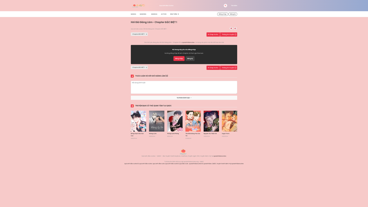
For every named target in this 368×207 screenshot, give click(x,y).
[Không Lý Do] (156, 121)
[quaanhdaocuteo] (139, 5)
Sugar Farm (225, 133)
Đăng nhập (179, 59)
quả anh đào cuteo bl (131, 164)
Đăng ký (190, 59)
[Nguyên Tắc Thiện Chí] (211, 121)
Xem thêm (173, 14)
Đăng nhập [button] (222, 14)
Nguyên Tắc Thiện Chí (210, 133)
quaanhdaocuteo (188, 42)
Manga (133, 14)
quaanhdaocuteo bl (196, 164)
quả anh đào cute (159, 164)
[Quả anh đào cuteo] (184, 151)
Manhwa (143, 14)
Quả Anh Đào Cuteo (166, 6)
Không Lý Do (152, 133)
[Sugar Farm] (229, 121)
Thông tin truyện (228, 34)
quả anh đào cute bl (172, 164)
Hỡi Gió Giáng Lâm (149, 29)
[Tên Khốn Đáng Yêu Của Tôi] (193, 121)
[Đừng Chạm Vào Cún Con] (138, 121)
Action (163, 14)
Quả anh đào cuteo (137, 29)
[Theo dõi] (231, 28)
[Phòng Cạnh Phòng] (175, 121)
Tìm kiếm (234, 6)
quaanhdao (207, 164)
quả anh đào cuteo (145, 164)
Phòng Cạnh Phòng (173, 133)
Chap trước (213, 34)
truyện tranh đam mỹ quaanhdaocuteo (230, 164)
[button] (225, 5)
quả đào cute (184, 164)
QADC (214, 164)
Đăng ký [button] (233, 14)
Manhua (154, 14)
